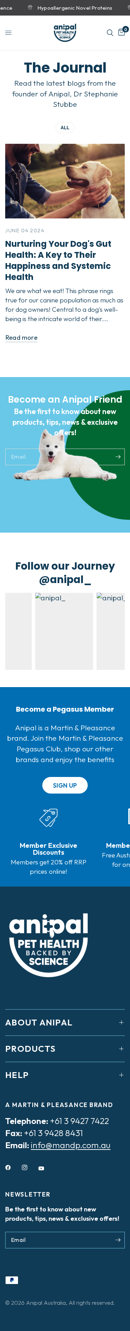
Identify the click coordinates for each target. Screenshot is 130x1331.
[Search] (110, 33)
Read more (21, 337)
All (65, 127)
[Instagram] (29, 1167)
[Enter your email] (118, 457)
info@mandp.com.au (71, 1145)
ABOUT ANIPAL (38, 1022)
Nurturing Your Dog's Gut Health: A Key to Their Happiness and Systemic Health (58, 260)
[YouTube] (46, 1168)
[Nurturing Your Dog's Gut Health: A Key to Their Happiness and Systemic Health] (65, 181)
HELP (17, 1074)
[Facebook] (12, 1167)
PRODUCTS (30, 1048)
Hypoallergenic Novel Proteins (71, 8)
